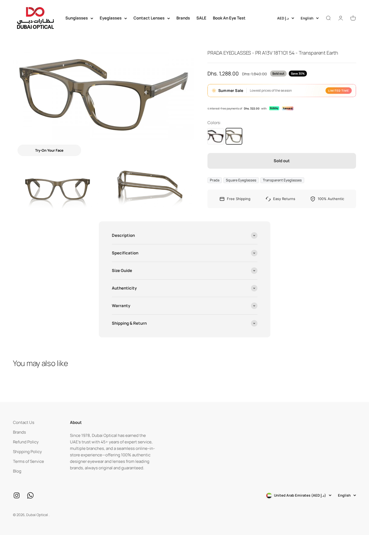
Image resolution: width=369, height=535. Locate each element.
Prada (214, 180)
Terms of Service (28, 461)
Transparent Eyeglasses (282, 180)
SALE (201, 18)
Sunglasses (76, 18)
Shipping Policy (27, 451)
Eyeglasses (111, 18)
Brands (183, 18)
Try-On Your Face (49, 150)
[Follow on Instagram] (16, 495)
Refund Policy (26, 442)
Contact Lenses (149, 18)
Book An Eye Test (229, 18)
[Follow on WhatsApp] (30, 495)
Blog (17, 471)
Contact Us (23, 422)
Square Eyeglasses (241, 180)
